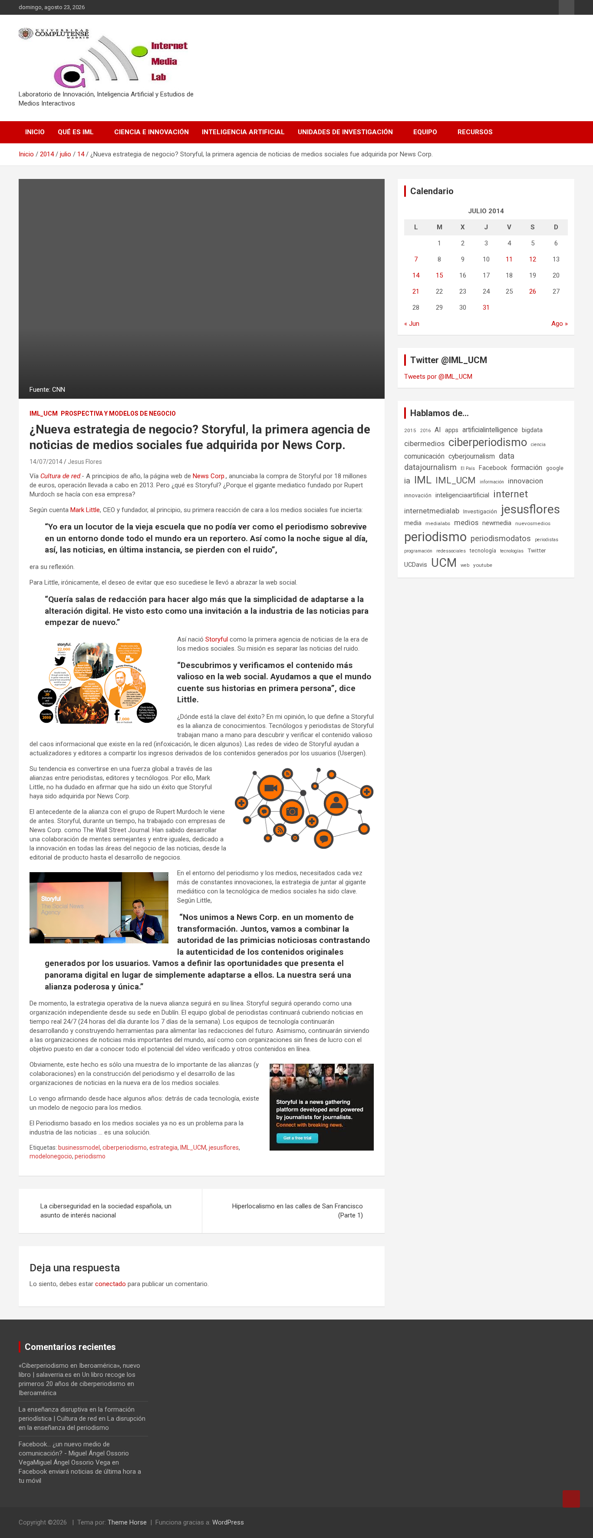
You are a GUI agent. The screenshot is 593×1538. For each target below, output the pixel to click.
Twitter (536, 550)
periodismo (90, 1156)
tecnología (483, 550)
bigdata (532, 430)
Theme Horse (127, 1522)
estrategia (163, 1147)
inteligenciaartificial (462, 495)
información (492, 482)
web (465, 565)
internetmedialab (431, 510)
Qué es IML (76, 132)
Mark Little (85, 510)
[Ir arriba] (571, 1499)
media (413, 523)
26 (532, 291)
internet (510, 494)
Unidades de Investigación (345, 132)
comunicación (424, 456)
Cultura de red (60, 476)
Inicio (35, 132)
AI (438, 430)
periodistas (546, 539)
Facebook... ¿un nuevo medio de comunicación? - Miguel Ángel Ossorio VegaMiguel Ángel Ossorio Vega (74, 1453)
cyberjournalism (471, 456)
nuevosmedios (532, 523)
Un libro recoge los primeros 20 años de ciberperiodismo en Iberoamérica (77, 1384)
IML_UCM (44, 413)
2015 (410, 430)
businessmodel (79, 1147)
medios (466, 522)
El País (468, 468)
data (506, 456)
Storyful (216, 639)
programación (418, 551)
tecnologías (512, 551)
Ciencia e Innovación (151, 132)
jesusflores (224, 1147)
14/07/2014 (46, 461)
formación (526, 467)
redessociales (451, 551)
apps (451, 430)
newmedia (496, 523)
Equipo (425, 132)
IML (423, 480)
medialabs (437, 523)
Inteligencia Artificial (243, 132)
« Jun (411, 323)
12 (532, 259)
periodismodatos (501, 538)
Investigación (480, 511)
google (554, 468)
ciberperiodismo (124, 1147)
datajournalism (430, 467)
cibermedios (424, 443)
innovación (418, 495)
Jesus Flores (85, 461)
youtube (482, 565)
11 (509, 259)
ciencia (538, 444)
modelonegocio (51, 1156)
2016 (425, 430)
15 (439, 275)
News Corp (208, 476)
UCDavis (415, 565)
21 (415, 291)
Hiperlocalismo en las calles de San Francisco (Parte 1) (297, 1210)
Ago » (559, 323)
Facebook (493, 468)
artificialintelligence (490, 430)
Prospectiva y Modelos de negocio (118, 413)
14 (415, 275)
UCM (444, 563)
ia (407, 481)
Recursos (475, 132)
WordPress (228, 1522)
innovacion (525, 480)
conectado (110, 1284)
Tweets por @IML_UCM (438, 376)
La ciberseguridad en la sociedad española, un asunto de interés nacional (105, 1210)
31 (486, 307)
